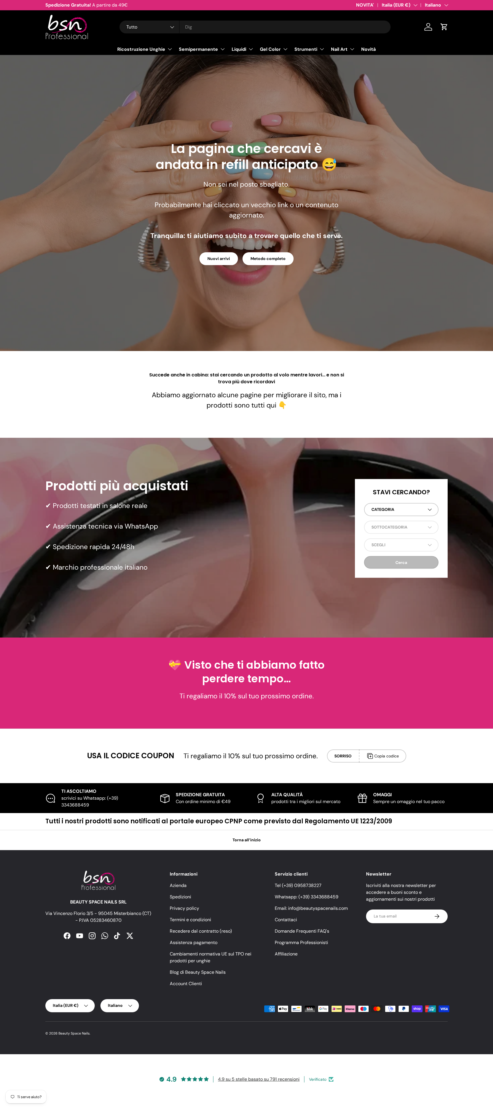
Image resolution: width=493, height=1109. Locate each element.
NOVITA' (365, 5)
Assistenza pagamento (193, 942)
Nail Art (339, 49)
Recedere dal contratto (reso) (201, 931)
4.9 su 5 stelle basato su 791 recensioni (259, 1079)
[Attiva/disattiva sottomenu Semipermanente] (222, 49)
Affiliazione (286, 954)
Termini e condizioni (190, 920)
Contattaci (286, 920)
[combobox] (255, 27)
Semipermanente (198, 49)
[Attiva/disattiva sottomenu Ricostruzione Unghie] (169, 49)
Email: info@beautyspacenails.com (311, 908)
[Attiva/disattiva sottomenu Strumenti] (321, 49)
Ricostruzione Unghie (141, 49)
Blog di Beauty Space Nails (198, 972)
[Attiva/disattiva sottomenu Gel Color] (285, 49)
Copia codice (386, 756)
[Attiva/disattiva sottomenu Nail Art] (352, 49)
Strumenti (305, 49)
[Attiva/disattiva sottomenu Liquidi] (250, 49)
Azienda (178, 885)
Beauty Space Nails (74, 1033)
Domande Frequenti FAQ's (302, 931)
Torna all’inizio (247, 839)
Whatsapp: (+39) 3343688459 (306, 897)
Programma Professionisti (301, 942)
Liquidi (239, 49)
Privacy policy (184, 908)
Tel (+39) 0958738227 (298, 885)
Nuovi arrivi (218, 258)
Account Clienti (186, 984)
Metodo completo (268, 258)
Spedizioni (180, 897)
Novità (368, 49)
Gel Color (270, 49)
